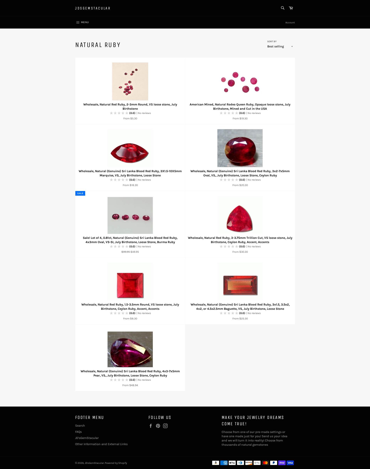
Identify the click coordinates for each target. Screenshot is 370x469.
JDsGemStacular (93, 8)
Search (80, 425)
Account (290, 22)
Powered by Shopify (116, 462)
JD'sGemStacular (87, 438)
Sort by (272, 41)
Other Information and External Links (101, 444)
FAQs (78, 432)
